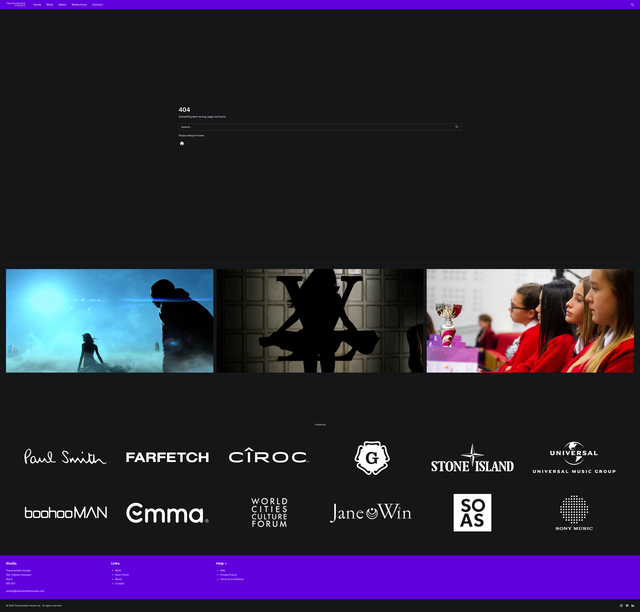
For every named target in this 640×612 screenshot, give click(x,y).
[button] (632, 4)
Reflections (79, 4)
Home (37, 4)
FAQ (222, 570)
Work (49, 4)
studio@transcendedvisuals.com (25, 591)
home (201, 135)
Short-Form (122, 574)
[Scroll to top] (633, 599)
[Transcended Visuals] (15, 4)
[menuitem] (37, 4)
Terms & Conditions (232, 579)
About (62, 4)
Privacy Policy (228, 574)
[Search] (320, 127)
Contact (97, 4)
